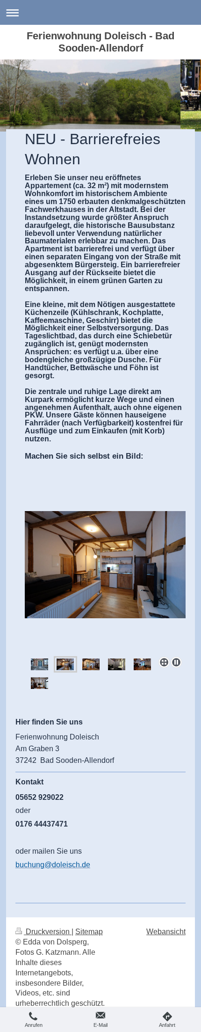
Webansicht (166, 932)
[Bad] (116, 664)
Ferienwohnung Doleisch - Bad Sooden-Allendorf (100, 42)
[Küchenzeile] (91, 664)
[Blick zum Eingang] (142, 664)
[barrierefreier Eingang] (39, 664)
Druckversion (48, 932)
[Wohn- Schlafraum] (105, 582)
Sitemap (89, 932)
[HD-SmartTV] (39, 683)
